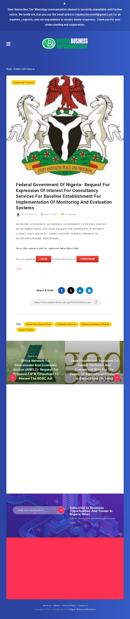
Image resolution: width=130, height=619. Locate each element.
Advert (57, 605)
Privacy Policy (68, 605)
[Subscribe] (61, 510)
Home (9, 69)
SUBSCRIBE (87, 259)
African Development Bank (38, 324)
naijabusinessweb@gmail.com (94, 14)
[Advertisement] (39, 439)
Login (19, 268)
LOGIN (44, 259)
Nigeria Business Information (82, 609)
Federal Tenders (26, 330)
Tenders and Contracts (24, 69)
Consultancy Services (66, 324)
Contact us (83, 605)
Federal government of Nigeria (95, 324)
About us (47, 605)
